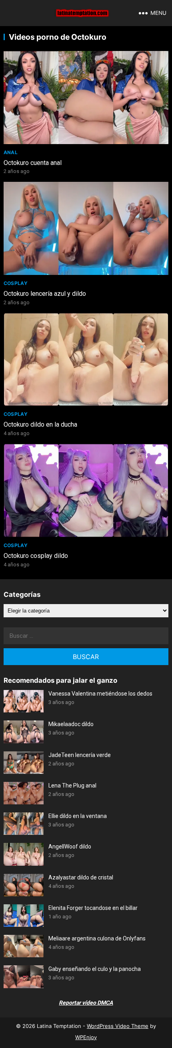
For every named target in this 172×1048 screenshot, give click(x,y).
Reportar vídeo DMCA (86, 1002)
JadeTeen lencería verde (79, 755)
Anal (11, 152)
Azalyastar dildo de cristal (80, 877)
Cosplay (16, 283)
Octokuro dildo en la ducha (40, 424)
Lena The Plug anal (72, 785)
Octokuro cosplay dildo (36, 556)
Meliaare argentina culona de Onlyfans (97, 938)
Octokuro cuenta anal (33, 163)
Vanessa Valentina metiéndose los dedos (100, 693)
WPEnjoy (86, 1037)
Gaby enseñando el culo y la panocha (94, 969)
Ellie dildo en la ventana (77, 816)
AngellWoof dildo (69, 846)
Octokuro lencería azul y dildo (45, 293)
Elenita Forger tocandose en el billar (93, 908)
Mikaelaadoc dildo (71, 724)
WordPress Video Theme (117, 1026)
